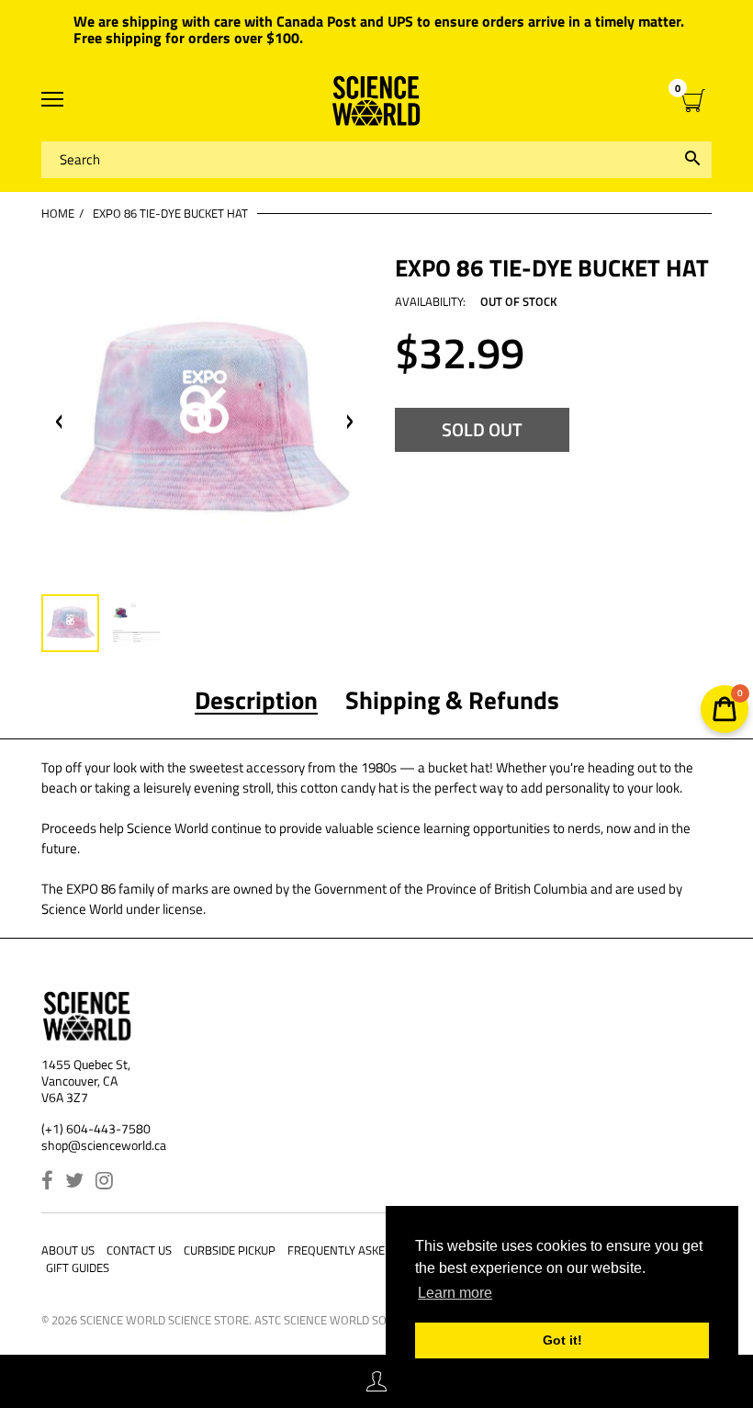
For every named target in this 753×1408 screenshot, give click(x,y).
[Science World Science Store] (376, 100)
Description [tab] (256, 700)
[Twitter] (74, 1182)
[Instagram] (104, 1182)
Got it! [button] (562, 1340)
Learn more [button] (455, 1293)
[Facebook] (47, 1182)
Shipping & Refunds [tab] (452, 700)
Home (57, 213)
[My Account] (376, 1382)
